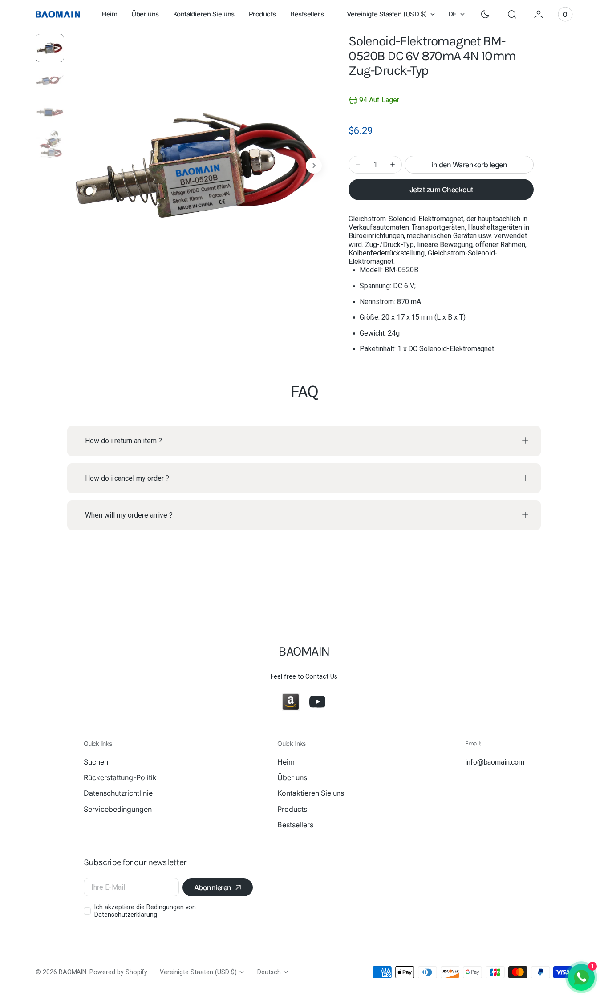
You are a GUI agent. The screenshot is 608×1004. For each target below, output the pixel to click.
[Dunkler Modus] (485, 14)
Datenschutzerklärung (125, 914)
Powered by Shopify (118, 972)
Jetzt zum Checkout (441, 189)
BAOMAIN (73, 972)
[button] (512, 14)
